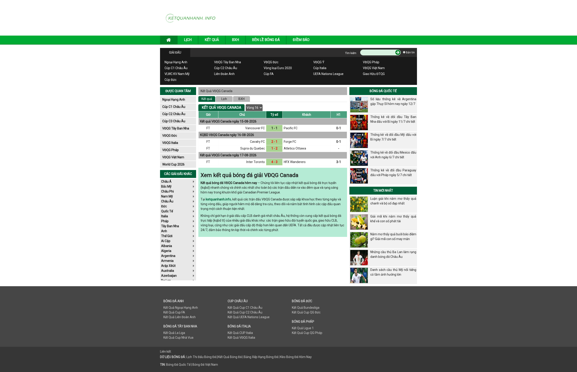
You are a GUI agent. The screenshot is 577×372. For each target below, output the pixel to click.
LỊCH (188, 40)
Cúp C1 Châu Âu (176, 68)
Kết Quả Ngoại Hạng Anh (180, 307)
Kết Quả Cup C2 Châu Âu (245, 312)
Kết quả (206, 99)
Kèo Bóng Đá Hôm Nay (296, 357)
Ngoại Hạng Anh (176, 62)
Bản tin (410, 52)
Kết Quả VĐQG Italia (241, 337)
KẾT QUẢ (212, 40)
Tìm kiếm (350, 53)
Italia (164, 216)
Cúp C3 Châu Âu (173, 121)
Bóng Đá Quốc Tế (383, 91)
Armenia (167, 261)
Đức (164, 206)
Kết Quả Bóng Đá (230, 357)
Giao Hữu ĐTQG (374, 74)
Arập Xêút (168, 266)
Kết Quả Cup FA (174, 312)
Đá (214, 357)
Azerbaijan (169, 275)
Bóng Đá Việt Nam (205, 364)
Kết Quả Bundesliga (305, 307)
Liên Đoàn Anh (224, 74)
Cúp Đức (170, 80)
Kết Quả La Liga (174, 333)
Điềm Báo (301, 40)
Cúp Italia (319, 68)
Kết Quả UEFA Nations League (249, 317)
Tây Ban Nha (170, 226)
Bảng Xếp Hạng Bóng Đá (261, 357)
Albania (166, 246)
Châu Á (166, 181)
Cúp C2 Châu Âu (225, 68)
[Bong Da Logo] (192, 17)
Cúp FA (269, 74)
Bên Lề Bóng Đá (266, 40)
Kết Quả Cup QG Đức (306, 312)
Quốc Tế (167, 211)
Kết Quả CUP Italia (240, 333)
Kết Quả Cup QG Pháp (307, 333)
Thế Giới (166, 236)
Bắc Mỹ (166, 186)
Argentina (168, 256)
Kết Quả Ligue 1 (303, 328)
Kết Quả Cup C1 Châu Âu (245, 307)
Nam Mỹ (167, 196)
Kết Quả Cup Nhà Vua (178, 337)
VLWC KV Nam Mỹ (177, 74)
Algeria (166, 251)
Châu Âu (167, 201)
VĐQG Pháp (371, 62)
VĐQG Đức (271, 62)
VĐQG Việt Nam (374, 68)
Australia (167, 270)
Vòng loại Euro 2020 (278, 68)
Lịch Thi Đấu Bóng (199, 357)
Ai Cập (165, 241)
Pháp (165, 221)
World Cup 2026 (173, 164)
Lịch (224, 99)
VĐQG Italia (170, 143)
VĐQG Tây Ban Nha (227, 62)
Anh (164, 231)
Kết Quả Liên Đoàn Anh (179, 317)
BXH (235, 40)
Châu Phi (167, 191)
